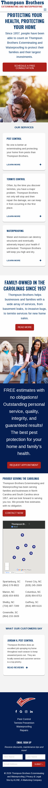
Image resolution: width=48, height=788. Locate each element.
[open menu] (45, 10)
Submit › (39, 764)
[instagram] (26, 711)
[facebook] (16, 711)
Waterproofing (24, 726)
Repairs (24, 730)
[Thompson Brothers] (22, 4)
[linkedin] (31, 711)
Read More (25, 327)
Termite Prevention (24, 723)
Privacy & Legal (33, 776)
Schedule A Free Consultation (24, 67)
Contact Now (14, 513)
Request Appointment (24, 465)
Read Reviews (9, 668)
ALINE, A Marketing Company (27, 780)
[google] (21, 711)
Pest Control (24, 719)
